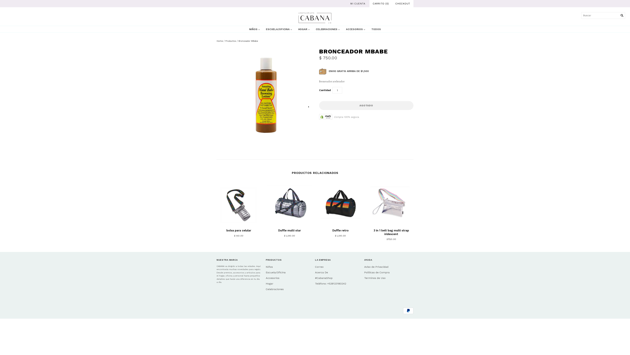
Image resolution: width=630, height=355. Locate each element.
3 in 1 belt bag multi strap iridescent (391, 232)
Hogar (302, 29)
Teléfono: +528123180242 (330, 283)
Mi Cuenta (357, 3)
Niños (253, 29)
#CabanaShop (324, 278)
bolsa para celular (238, 230)
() (381, 3)
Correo (319, 266)
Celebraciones (326, 29)
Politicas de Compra (377, 272)
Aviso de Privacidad (376, 266)
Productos (230, 41)
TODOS (376, 29)
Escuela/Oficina (278, 29)
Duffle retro (340, 230)
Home (220, 41)
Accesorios (354, 29)
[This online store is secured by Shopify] (325, 117)
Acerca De (321, 272)
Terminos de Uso (375, 278)
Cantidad (325, 90)
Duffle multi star (289, 230)
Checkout (402, 3)
